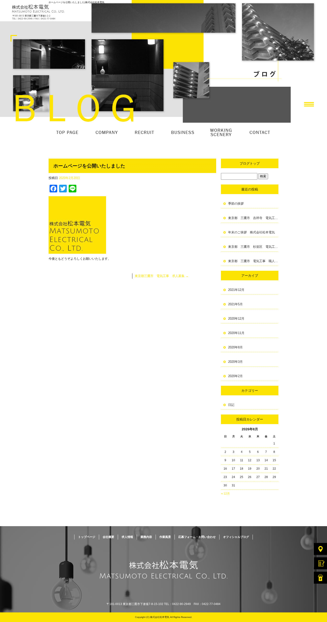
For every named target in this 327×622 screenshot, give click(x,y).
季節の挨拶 (236, 203)
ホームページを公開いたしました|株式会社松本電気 (76, 2)
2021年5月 (235, 304)
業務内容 (183, 132)
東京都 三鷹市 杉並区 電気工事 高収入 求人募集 (253, 246)
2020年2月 (235, 376)
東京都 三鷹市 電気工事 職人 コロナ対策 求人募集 (253, 261)
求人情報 (144, 132)
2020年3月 (235, 361)
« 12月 (225, 493)
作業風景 (221, 132)
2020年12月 (236, 318)
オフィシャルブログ (236, 537)
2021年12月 (236, 290)
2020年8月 (235, 347)
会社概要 (106, 132)
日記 (231, 405)
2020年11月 (236, 333)
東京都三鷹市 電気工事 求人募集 (162, 276)
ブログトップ (250, 163)
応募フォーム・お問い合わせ (259, 132)
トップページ (68, 132)
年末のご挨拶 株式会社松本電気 (251, 232)
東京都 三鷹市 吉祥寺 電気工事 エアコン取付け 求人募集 (253, 218)
